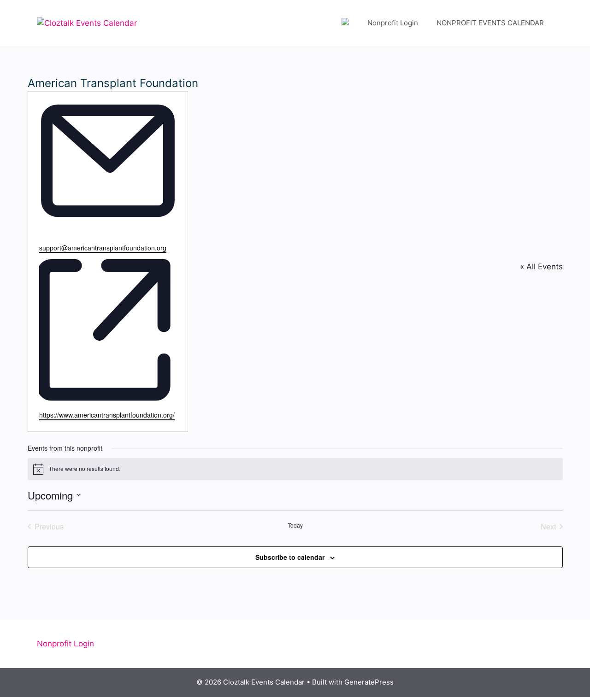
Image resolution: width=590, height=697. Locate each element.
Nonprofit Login (392, 22)
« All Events (541, 266)
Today (295, 525)
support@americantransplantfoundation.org (102, 247)
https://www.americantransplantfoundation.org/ (107, 414)
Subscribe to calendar (289, 557)
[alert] (295, 469)
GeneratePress (369, 682)
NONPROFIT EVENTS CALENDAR (490, 22)
